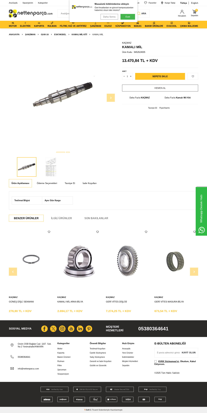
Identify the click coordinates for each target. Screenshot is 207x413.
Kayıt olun (189, 352)
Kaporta (39, 26)
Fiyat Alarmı (164, 108)
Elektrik (25, 26)
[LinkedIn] (80, 328)
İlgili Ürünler (61, 218)
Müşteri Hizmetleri (130, 361)
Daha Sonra (109, 16)
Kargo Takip (170, 3)
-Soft (87, 410)
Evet (127, 16)
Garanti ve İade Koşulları (100, 361)
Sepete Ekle (160, 76)
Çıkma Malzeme (189, 26)
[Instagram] (62, 328)
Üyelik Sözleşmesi (98, 353)
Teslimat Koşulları (97, 349)
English (194, 3)
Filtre (59, 365)
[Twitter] (53, 328)
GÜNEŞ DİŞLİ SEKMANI (21, 301)
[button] (60, 152)
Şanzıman (95, 26)
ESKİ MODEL (60, 34)
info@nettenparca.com (28, 368)
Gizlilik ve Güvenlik (98, 365)
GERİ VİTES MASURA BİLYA (169, 301)
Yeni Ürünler (127, 353)
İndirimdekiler (128, 357)
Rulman (52, 26)
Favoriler (152, 3)
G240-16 (45, 34)
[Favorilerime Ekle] (49, 232)
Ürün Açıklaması (20, 183)
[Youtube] (71, 328)
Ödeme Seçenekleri (47, 183)
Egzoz (108, 26)
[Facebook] (44, 328)
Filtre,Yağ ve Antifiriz (73, 26)
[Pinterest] (89, 328)
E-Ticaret (94, 410)
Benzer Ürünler (26, 218)
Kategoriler (43, 3)
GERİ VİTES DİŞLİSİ (116, 301)
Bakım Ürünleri (154, 26)
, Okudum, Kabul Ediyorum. (175, 362)
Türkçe (183, 3)
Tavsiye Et (152, 108)
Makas (138, 26)
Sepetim (125, 365)
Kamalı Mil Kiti (79, 34)
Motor (13, 26)
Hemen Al (160, 88)
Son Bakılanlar (96, 218)
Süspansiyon (123, 26)
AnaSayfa (13, 3)
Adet (124, 71)
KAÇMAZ (126, 42)
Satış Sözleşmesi (97, 357)
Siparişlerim (27, 3)
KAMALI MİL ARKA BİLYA (70, 301)
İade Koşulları (90, 183)
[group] (63, 95)
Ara (143, 13)
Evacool (172, 26)
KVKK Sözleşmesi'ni (168, 361)
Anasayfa (14, 34)
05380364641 (153, 328)
